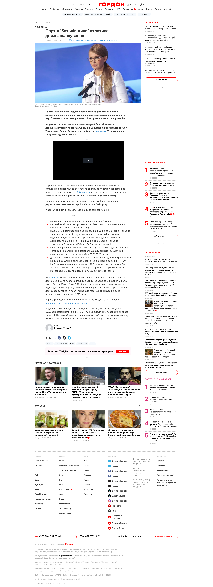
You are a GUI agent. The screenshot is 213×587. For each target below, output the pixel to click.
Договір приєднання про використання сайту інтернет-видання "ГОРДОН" (142, 483)
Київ (86, 461)
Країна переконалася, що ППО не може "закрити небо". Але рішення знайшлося (161, 171)
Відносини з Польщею (125, 14)
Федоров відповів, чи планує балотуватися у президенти (163, 184)
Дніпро (87, 485)
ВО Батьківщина (61, 344)
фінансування (82, 344)
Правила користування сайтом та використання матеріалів (142, 461)
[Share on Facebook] (59, 338)
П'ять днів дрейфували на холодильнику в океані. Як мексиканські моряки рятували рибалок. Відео (163, 225)
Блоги (99, 9)
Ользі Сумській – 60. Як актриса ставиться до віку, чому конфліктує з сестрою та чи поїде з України (88, 434)
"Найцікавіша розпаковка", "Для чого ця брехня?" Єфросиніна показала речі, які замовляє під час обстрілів (164, 437)
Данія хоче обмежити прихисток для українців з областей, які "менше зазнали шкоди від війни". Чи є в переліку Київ (161, 319)
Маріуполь (88, 489)
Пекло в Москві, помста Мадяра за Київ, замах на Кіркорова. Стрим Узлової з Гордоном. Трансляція (162, 210)
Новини (43, 9)
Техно (37, 489)
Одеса (86, 470)
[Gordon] (111, 5)
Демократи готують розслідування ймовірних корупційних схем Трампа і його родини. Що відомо (161, 342)
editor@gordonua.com (130, 536)
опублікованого (81, 192)
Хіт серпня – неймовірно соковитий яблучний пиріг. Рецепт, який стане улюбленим (124, 432)
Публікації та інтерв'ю (61, 9)
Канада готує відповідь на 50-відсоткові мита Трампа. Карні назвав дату (161, 331)
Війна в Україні (41, 461)
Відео (149, 9)
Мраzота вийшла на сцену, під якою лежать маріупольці (161, 71)
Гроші (37, 470)
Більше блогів (161, 80)
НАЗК (72, 344)
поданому (100, 131)
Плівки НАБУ (144, 14)
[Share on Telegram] (69, 338)
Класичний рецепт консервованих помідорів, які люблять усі (163, 411)
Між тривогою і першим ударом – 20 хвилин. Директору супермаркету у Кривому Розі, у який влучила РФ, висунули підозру (161, 283)
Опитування (161, 9)
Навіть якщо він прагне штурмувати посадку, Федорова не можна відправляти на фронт (160, 49)
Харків (87, 480)
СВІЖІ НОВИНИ (153, 252)
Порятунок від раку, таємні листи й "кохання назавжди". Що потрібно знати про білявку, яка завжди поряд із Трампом (161, 305)
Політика (46, 22)
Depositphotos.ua (65, 556)
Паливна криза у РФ (72, 14)
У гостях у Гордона (84, 9)
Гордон (37, 22)
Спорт (37, 480)
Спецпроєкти (65, 513)
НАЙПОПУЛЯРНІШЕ (155, 162)
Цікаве (38, 508)
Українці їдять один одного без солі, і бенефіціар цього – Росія (160, 27)
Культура (39, 485)
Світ (37, 475)
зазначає (54, 277)
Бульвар (109, 9)
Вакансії (160, 461)
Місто (86, 456)
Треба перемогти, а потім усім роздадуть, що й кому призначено (160, 61)
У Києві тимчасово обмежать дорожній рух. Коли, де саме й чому (161, 260)
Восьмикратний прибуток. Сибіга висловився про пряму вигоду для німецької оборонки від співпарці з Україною (160, 271)
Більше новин (161, 372)
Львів (86, 465)
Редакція (161, 465)
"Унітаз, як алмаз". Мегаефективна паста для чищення (161, 399)
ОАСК (92, 344)
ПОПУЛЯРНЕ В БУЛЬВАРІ (158, 379)
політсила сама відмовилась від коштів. (67, 303)
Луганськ (88, 494)
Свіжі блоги (152, 22)
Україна (49, 344)
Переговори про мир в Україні (98, 14)
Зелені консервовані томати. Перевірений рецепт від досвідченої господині (49, 432)
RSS (114, 511)
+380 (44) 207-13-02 (89, 536)
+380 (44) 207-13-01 (50, 536)
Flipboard (116, 506)
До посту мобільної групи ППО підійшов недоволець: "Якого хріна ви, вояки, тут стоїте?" (161, 37)
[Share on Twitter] (64, 338)
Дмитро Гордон (119, 461)
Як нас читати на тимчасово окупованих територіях (167, 482)
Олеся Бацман (119, 496)
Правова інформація (166, 475)
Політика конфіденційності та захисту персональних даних (141, 471)
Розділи (62, 456)
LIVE (117, 9)
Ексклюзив (128, 9)
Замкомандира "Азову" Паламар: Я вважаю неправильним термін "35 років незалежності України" (164, 196)
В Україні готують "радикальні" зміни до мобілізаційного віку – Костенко (161, 294)
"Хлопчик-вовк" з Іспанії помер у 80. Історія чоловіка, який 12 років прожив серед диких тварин (160, 353)
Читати (123, 351)
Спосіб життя (41, 494)
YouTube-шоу (65, 508)
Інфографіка (40, 504)
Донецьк (87, 475)
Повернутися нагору (164, 536)
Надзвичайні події (43, 499)
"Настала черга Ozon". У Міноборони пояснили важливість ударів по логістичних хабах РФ (161, 365)
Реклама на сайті (164, 470)
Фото (140, 9)
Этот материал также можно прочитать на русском (94, 40)
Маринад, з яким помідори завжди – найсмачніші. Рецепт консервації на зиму (163, 387)
